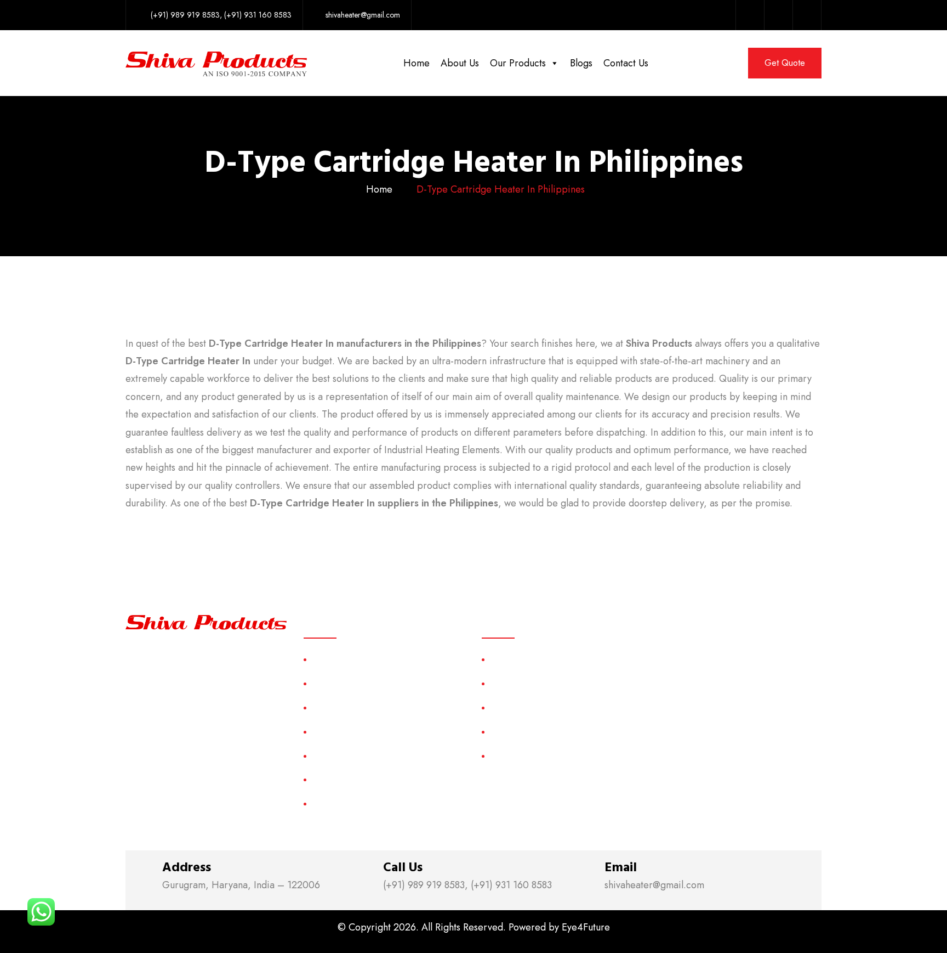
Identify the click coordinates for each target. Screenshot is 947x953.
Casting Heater (518, 683)
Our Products (518, 63)
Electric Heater (517, 731)
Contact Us (625, 63)
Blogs (581, 63)
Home (416, 63)
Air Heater (509, 659)
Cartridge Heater (521, 707)
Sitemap (326, 755)
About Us (460, 63)
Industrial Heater (520, 755)
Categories (332, 731)
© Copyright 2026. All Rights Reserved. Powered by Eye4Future (474, 927)
